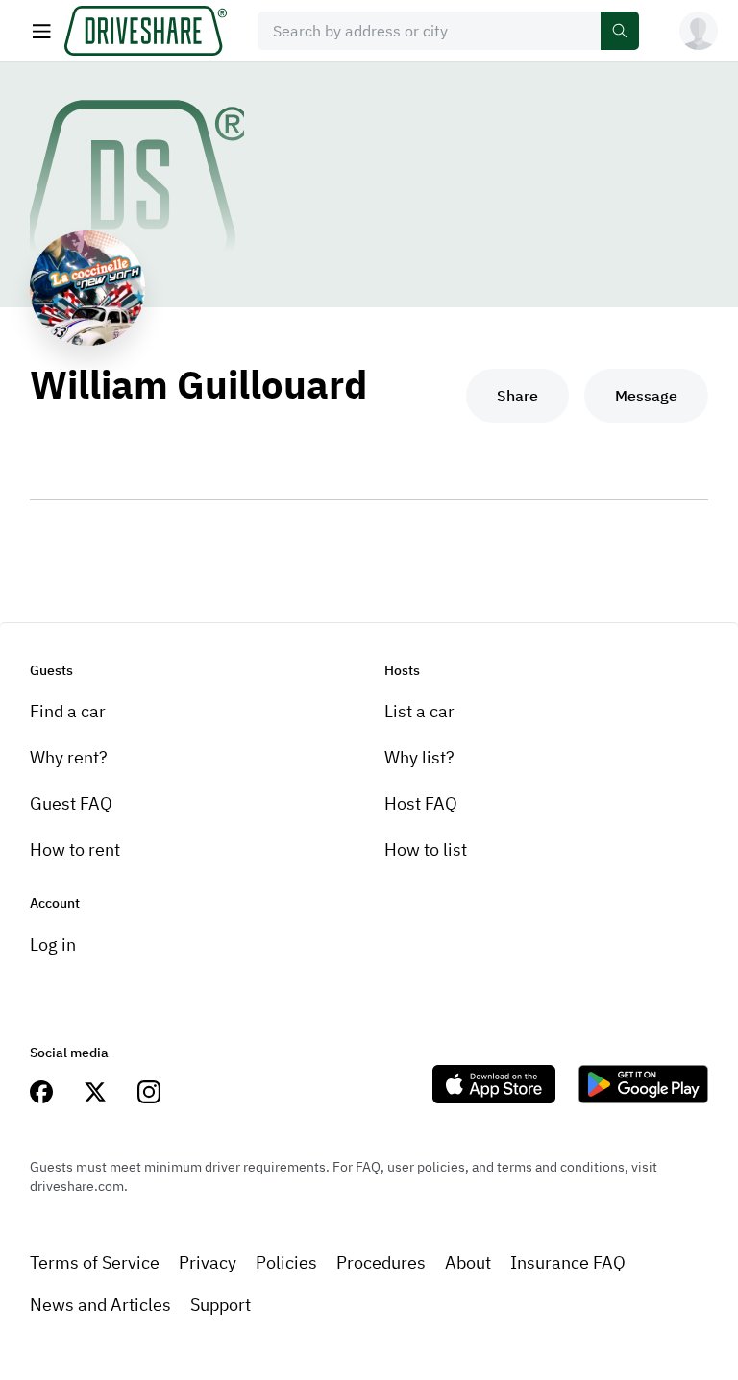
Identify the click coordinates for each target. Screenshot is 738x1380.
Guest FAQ (71, 803)
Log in (53, 944)
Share (517, 395)
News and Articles (100, 1305)
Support (220, 1305)
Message (646, 395)
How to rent (75, 849)
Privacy (207, 1262)
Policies (286, 1262)
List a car (419, 711)
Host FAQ (420, 803)
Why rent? (69, 757)
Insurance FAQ (568, 1262)
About (468, 1262)
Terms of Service (95, 1262)
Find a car (68, 711)
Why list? (419, 757)
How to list (425, 849)
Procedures (381, 1262)
